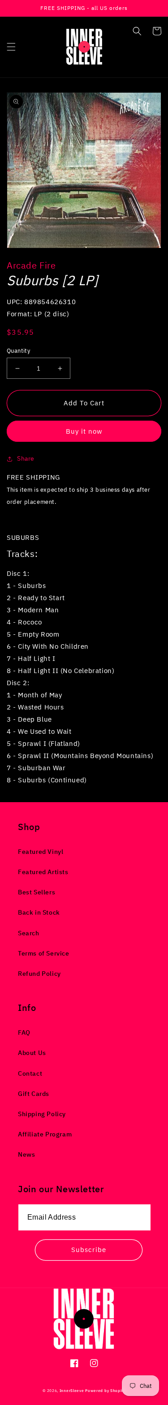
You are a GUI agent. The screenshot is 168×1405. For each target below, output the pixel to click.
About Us (32, 1053)
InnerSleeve (72, 1390)
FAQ (24, 1032)
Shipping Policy (42, 1114)
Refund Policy (39, 974)
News (26, 1154)
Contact (30, 1073)
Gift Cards (33, 1094)
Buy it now (84, 431)
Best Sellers (36, 892)
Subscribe (88, 1249)
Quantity (18, 351)
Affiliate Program (45, 1134)
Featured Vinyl (40, 852)
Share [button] (25, 458)
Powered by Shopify (105, 1390)
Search (28, 933)
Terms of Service (43, 953)
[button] (11, 47)
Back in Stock (39, 912)
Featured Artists (43, 872)
